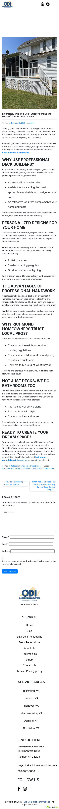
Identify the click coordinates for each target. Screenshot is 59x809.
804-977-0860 (26, 771)
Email (5, 544)
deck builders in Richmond (15, 152)
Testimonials (29, 653)
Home (29, 625)
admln (32, 123)
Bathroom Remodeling (20, 466)
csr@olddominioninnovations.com (37, 765)
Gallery (29, 659)
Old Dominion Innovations (37, 802)
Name (5, 537)
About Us (29, 648)
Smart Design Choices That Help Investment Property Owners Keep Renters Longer (43, 486)
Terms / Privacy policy (29, 671)
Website (6, 551)
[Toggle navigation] (54, 4)
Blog (29, 630)
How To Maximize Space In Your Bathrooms (15, 483)
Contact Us (29, 665)
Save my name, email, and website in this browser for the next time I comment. (29, 562)
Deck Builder (35, 466)
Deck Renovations (29, 642)
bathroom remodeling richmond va (16, 468)
